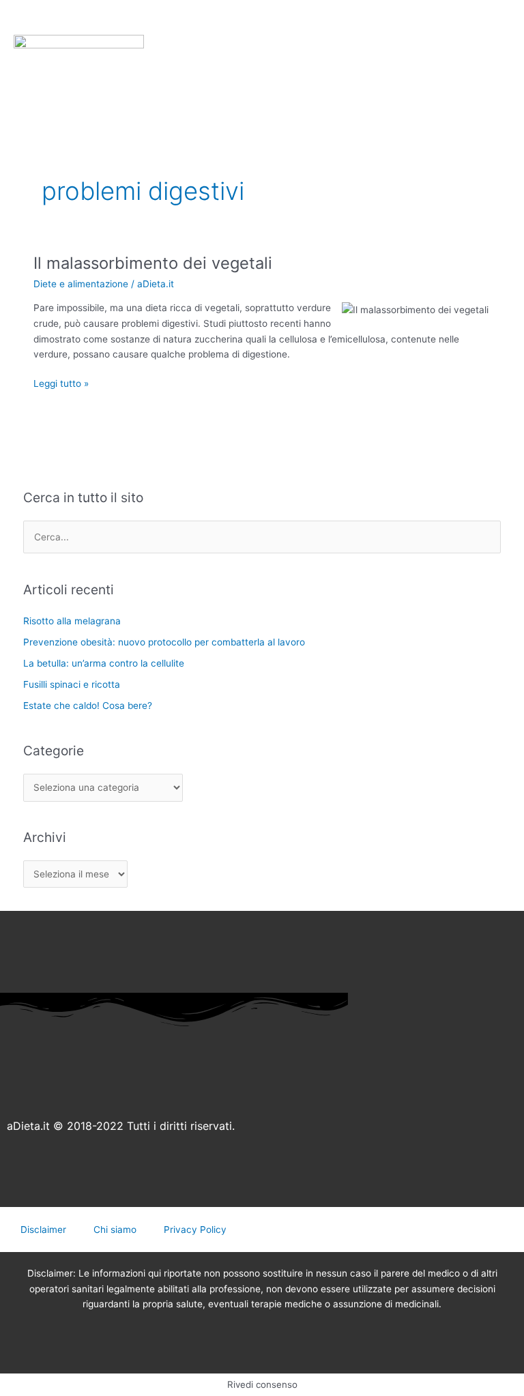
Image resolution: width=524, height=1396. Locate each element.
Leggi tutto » (61, 382)
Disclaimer (43, 1229)
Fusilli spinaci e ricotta (71, 684)
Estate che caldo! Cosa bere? (87, 705)
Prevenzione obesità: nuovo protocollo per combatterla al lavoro (164, 642)
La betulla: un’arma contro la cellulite (103, 663)
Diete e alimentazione (80, 283)
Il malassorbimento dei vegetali (152, 263)
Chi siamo (114, 1229)
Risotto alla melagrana (72, 620)
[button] (49, 38)
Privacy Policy (195, 1229)
